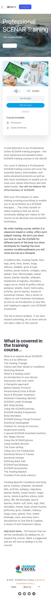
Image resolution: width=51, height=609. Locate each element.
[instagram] (29, 593)
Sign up (25, 7)
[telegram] (33, 593)
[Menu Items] (39, 587)
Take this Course (25, 105)
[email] (19, 593)
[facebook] (24, 593)
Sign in (13, 7)
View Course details (12, 37)
